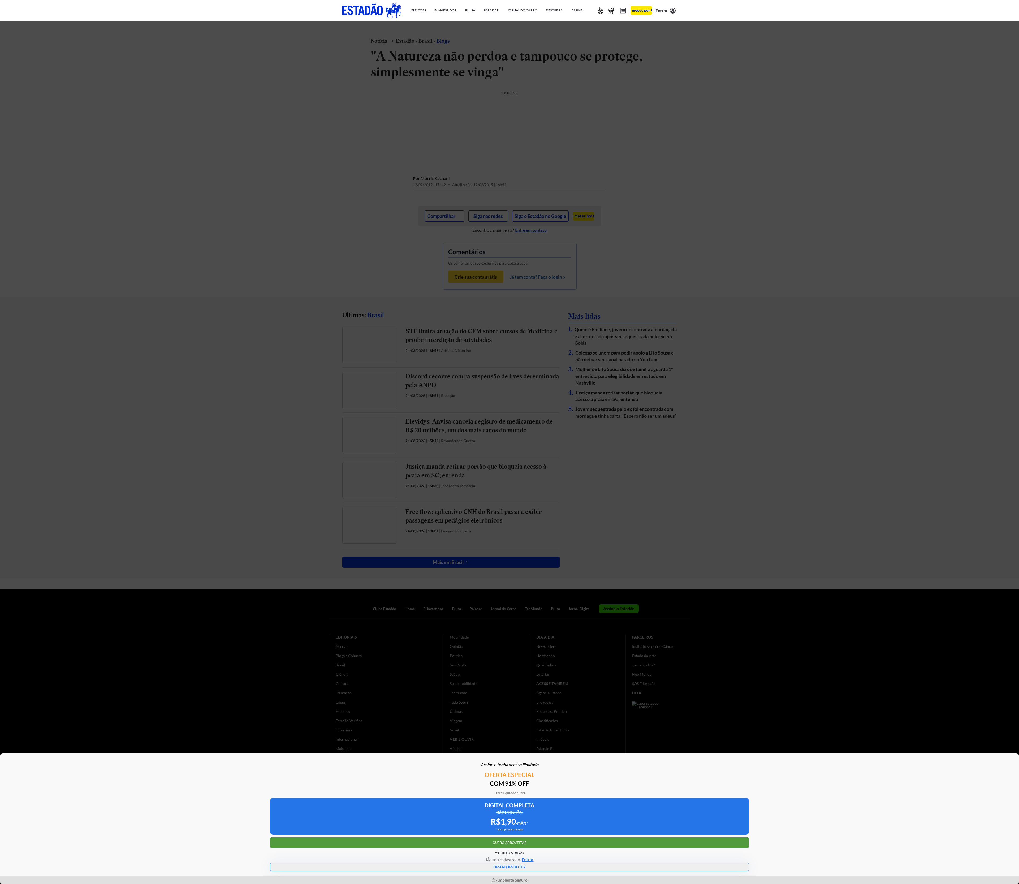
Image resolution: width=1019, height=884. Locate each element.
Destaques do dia (509, 867)
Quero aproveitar (509, 842)
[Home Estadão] (371, 10)
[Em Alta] (600, 10)
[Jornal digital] (623, 10)
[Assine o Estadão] (641, 10)
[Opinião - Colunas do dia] (611, 10)
